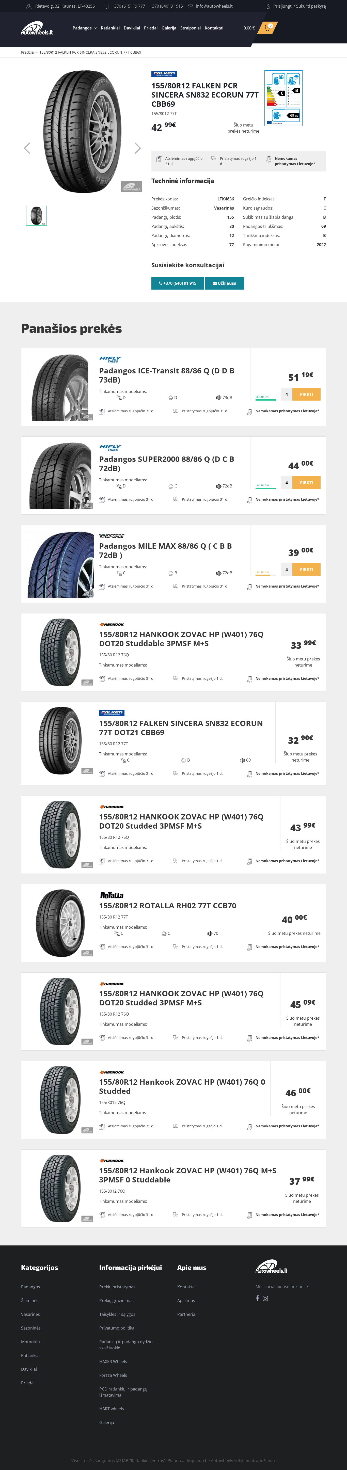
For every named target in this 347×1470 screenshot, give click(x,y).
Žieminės (29, 1300)
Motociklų (30, 1342)
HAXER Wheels (113, 1361)
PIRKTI (306, 394)
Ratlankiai (110, 28)
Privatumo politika (116, 1328)
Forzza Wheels (113, 1375)
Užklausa (226, 283)
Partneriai (186, 1314)
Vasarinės (30, 1314)
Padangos (82, 28)
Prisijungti (283, 6)
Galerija (169, 28)
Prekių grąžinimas (116, 1300)
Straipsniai (190, 28)
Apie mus (186, 1300)
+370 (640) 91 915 (166, 6)
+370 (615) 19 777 (128, 6)
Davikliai (132, 28)
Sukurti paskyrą (311, 6)
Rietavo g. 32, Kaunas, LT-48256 (64, 6)
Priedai (150, 28)
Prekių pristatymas (117, 1287)
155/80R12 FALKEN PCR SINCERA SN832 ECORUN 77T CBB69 (90, 52)
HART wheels (111, 1409)
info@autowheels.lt (214, 6)
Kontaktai (214, 28)
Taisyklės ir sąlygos (117, 1314)
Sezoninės (31, 1328)
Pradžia (27, 52)
